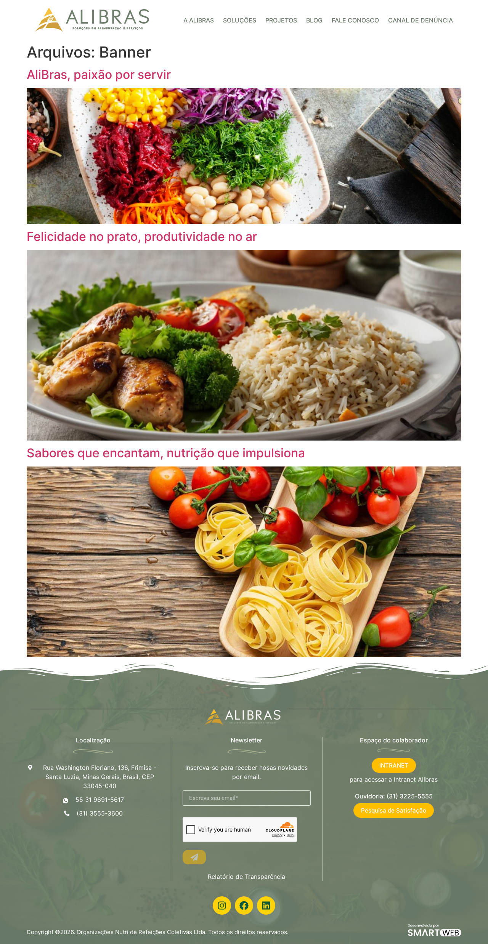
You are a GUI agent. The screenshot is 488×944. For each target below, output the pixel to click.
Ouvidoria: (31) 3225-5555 (394, 796)
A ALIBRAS (198, 20)
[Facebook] (244, 905)
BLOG (314, 20)
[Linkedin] (266, 905)
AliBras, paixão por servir (99, 74)
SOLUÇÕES (239, 20)
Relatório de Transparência (246, 876)
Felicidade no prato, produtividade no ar (142, 236)
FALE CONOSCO (355, 20)
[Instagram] (222, 905)
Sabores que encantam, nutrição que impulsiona (166, 453)
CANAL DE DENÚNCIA (420, 20)
